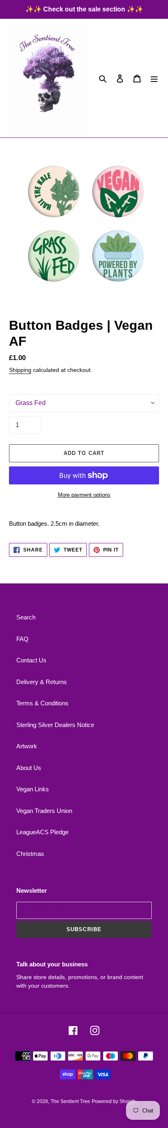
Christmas (30, 853)
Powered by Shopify (114, 1101)
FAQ (22, 638)
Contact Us (31, 660)
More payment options (84, 495)
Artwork (26, 746)
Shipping (20, 370)
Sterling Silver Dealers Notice (55, 724)
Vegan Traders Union (44, 810)
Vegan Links (32, 789)
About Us (28, 767)
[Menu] (154, 78)
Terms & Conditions (42, 703)
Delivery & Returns (41, 681)
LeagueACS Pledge (42, 832)
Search (25, 617)
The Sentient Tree (70, 1101)
